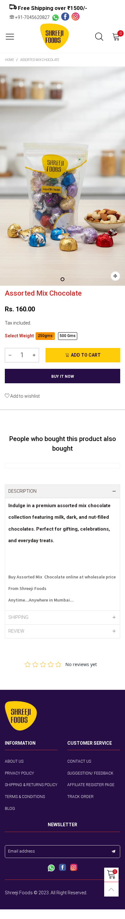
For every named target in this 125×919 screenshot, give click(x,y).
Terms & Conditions (25, 796)
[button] (10, 355)
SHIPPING (18, 617)
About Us (14, 761)
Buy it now (62, 376)
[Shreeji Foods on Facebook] (62, 867)
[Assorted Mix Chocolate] (62, 176)
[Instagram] (75, 17)
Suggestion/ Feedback (90, 773)
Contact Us (79, 761)
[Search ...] (99, 36)
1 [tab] (62, 279)
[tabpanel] (62, 176)
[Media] (115, 276)
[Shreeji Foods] (54, 36)
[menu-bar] (12, 36)
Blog (10, 808)
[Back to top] (111, 889)
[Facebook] (66, 17)
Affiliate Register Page (90, 785)
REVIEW (16, 631)
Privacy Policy (19, 773)
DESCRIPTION (22, 491)
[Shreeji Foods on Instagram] (74, 867)
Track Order (80, 796)
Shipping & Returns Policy (31, 785)
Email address (21, 851)
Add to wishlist (24, 396)
